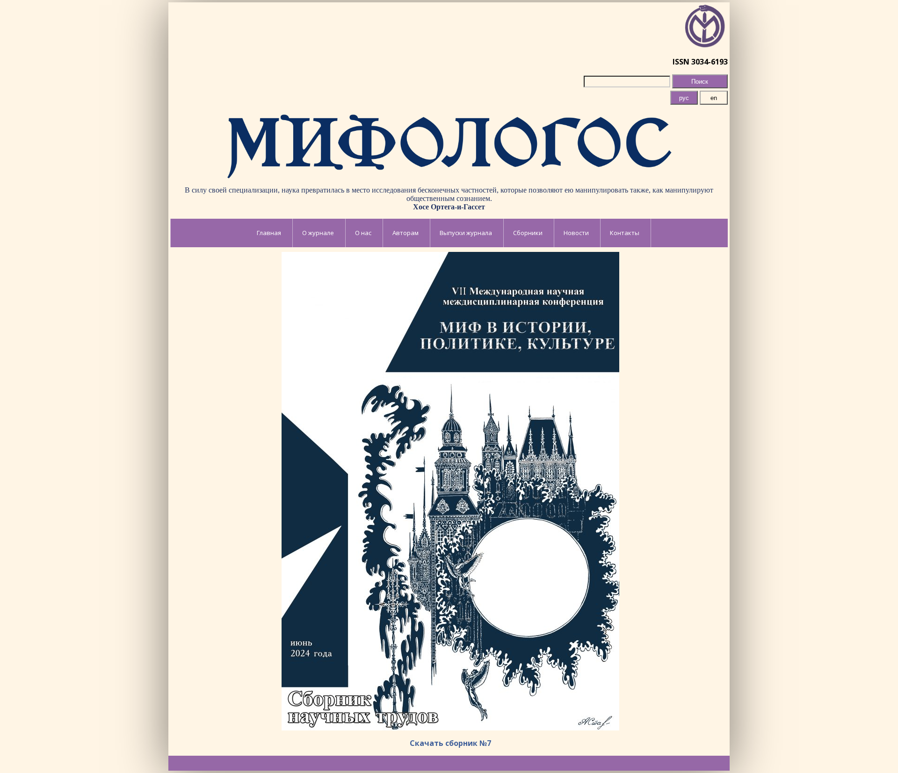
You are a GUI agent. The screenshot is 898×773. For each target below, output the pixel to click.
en (713, 97)
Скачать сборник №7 (450, 743)
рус (684, 97)
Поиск (699, 81)
